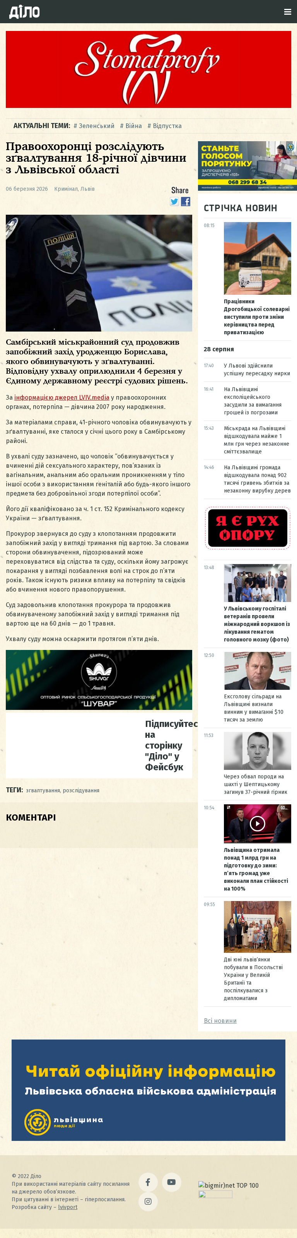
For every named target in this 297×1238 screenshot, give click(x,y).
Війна (133, 126)
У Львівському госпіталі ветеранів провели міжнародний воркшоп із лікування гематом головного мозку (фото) (257, 624)
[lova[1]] (148, 1138)
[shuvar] (99, 707)
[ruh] (247, 548)
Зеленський (96, 126)
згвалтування (43, 790)
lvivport (67, 1207)
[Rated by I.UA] (215, 1196)
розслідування (81, 790)
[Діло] (24, 11)
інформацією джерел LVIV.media (61, 397)
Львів (87, 189)
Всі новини (220, 1020)
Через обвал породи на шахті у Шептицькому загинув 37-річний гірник (255, 784)
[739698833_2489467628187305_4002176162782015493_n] (148, 105)
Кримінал (66, 189)
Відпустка (167, 126)
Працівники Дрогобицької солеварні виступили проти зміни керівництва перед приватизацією (257, 317)
